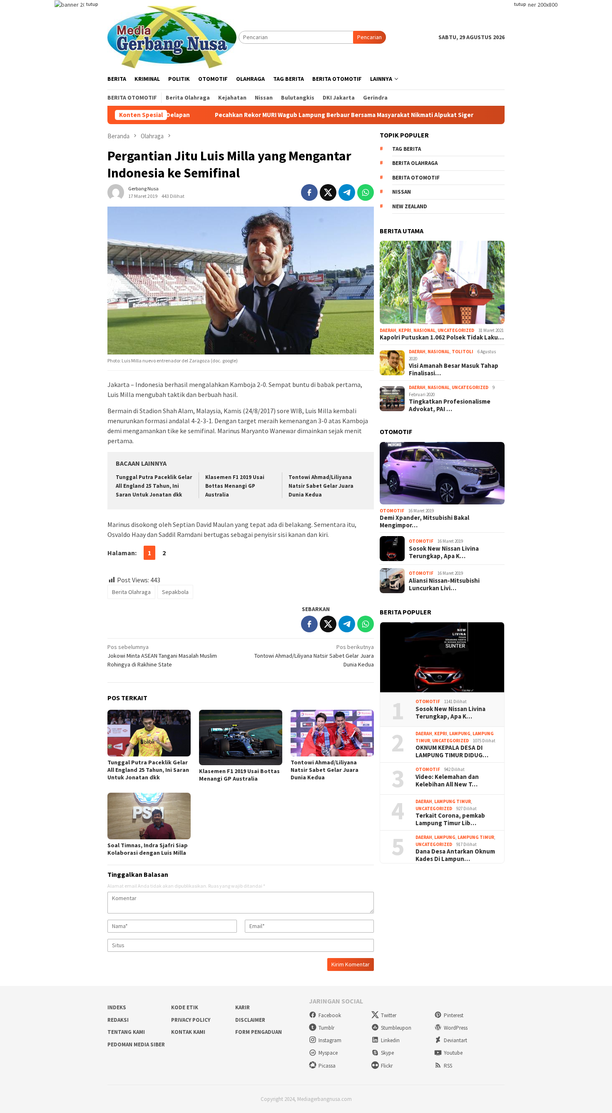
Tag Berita (406, 148)
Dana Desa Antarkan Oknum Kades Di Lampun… (455, 855)
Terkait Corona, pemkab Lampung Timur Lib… (450, 819)
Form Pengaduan (258, 1032)
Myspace (328, 1052)
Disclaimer (250, 1019)
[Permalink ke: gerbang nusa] (115, 191)
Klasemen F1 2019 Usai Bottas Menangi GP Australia (234, 486)
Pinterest (453, 1015)
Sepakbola (175, 592)
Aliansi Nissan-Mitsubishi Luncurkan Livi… (444, 584)
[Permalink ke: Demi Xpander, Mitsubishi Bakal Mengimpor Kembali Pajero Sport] (442, 473)
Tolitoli (462, 351)
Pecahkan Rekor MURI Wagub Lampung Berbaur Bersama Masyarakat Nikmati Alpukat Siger (299, 115)
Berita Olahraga (131, 592)
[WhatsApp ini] (365, 192)
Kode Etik (184, 1007)
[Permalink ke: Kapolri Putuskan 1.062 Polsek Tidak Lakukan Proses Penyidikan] (442, 282)
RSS (448, 1065)
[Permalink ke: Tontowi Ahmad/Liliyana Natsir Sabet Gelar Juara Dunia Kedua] (332, 733)
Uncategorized (456, 330)
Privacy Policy (190, 1019)
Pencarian (369, 37)
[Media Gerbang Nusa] (171, 36)
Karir (242, 1007)
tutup (92, 4)
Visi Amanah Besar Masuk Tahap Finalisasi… (453, 369)
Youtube (453, 1052)
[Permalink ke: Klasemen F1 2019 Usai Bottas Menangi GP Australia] (240, 737)
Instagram (329, 1040)
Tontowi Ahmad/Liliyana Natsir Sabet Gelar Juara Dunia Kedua (321, 486)
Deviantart (455, 1040)
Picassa (327, 1065)
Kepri (404, 330)
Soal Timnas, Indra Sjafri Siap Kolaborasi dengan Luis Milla (147, 848)
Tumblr (326, 1027)
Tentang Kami (126, 1032)
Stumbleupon (396, 1027)
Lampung (459, 733)
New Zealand (409, 206)
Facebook (329, 1015)
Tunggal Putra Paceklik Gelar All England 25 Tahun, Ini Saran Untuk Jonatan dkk (154, 486)
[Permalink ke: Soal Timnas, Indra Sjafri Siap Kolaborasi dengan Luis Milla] (149, 816)
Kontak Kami (188, 1032)
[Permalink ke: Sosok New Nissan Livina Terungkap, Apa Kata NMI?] (442, 657)
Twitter (388, 1015)
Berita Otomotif (416, 177)
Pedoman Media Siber (136, 1044)
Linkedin (390, 1040)
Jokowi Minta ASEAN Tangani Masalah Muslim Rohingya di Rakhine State (162, 655)
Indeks (116, 1007)
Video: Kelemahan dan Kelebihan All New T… (447, 780)
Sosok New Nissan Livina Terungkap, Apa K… (444, 552)
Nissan (401, 191)
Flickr (387, 1065)
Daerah (388, 330)
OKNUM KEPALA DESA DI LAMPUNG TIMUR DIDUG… (451, 751)
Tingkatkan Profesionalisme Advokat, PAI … (449, 405)
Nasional (424, 330)
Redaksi (118, 1019)
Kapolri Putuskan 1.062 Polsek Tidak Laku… (442, 337)
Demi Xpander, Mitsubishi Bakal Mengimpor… (424, 521)
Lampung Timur (452, 801)
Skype (387, 1052)
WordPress (456, 1027)
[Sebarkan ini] (309, 192)
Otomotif (392, 511)
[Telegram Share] (346, 192)
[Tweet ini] (328, 192)
